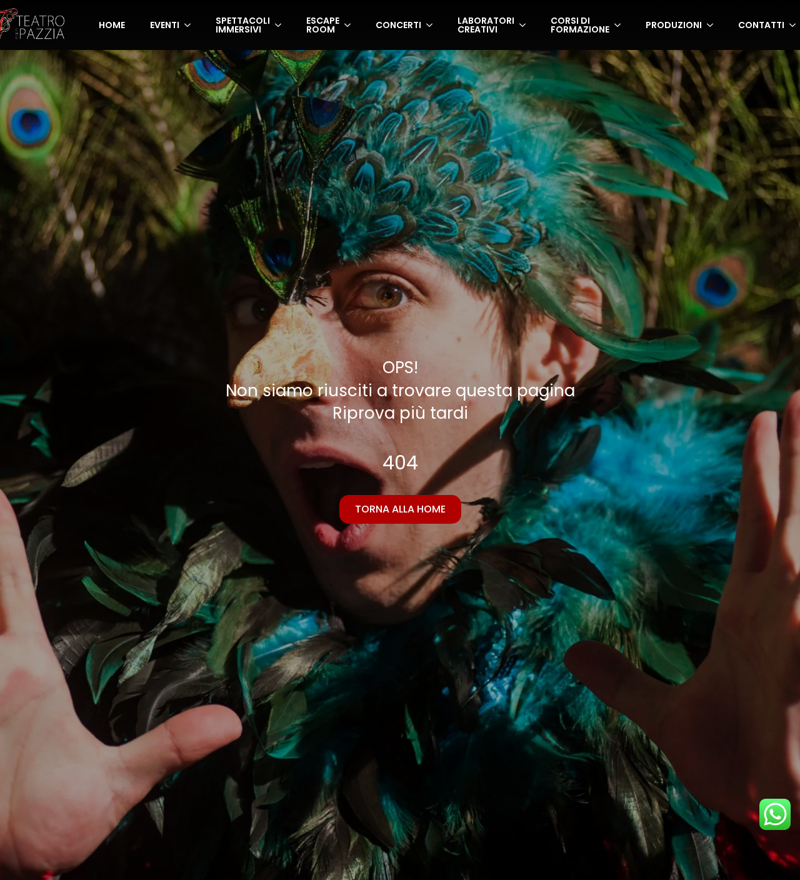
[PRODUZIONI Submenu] (714, 25)
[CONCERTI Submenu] (433, 25)
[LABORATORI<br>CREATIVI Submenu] (526, 25)
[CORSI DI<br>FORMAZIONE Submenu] (621, 25)
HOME (112, 25)
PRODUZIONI (674, 25)
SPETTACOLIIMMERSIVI (243, 25)
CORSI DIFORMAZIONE (580, 25)
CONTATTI (761, 25)
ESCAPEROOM (322, 25)
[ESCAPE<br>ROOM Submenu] (351, 25)
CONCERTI (398, 25)
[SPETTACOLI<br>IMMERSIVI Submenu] (282, 25)
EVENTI (164, 25)
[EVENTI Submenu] (191, 25)
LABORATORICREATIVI (486, 25)
